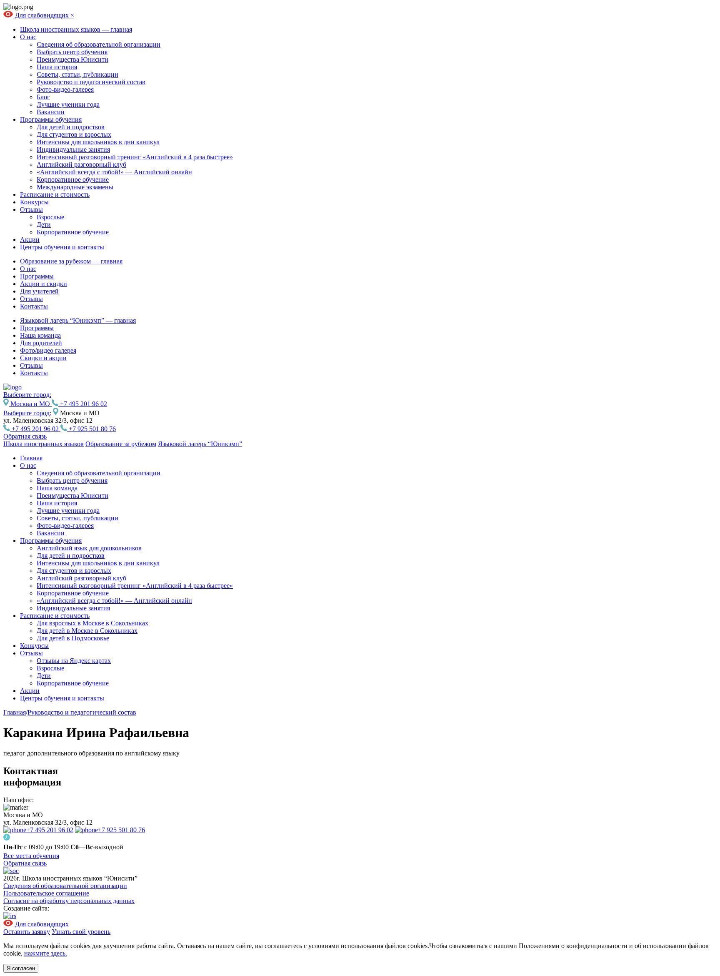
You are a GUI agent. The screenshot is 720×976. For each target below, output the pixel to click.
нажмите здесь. (45, 953)
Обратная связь (25, 436)
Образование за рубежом (120, 443)
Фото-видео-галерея (65, 89)
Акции (30, 239)
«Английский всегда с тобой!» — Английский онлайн (114, 172)
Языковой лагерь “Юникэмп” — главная (78, 320)
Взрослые (50, 217)
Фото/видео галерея (48, 350)
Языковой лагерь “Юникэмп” (200, 443)
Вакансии (51, 111)
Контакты (34, 306)
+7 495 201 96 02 (82, 403)
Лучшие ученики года (68, 104)
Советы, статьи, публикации (77, 74)
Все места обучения (31, 855)
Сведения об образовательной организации (98, 44)
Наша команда (40, 335)
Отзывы (31, 209)
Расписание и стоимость (55, 194)
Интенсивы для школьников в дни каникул (98, 142)
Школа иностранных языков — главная (76, 29)
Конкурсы (34, 202)
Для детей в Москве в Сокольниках (87, 630)
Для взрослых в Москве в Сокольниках (92, 623)
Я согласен (21, 968)
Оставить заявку (26, 931)
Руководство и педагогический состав (91, 81)
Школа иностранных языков (43, 443)
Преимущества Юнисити (72, 59)
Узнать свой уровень (81, 931)
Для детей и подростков (71, 126)
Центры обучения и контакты (62, 247)
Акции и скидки (43, 283)
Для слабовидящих (41, 15)
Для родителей (41, 342)
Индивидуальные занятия (73, 149)
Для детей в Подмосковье (73, 638)
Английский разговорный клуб (81, 164)
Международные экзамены (75, 187)
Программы (37, 276)
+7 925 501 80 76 (91, 428)
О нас (28, 36)
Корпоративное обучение (73, 179)
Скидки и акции (43, 357)
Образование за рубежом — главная (71, 261)
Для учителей (39, 291)
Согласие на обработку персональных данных (69, 900)
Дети (44, 224)
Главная (31, 458)
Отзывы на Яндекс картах (74, 660)
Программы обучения (51, 119)
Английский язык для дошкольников (89, 548)
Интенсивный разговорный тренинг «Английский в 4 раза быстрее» (135, 157)
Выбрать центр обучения (72, 51)
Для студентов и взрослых (74, 134)
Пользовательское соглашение (46, 893)
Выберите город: (27, 412)
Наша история (57, 66)
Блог (43, 96)
